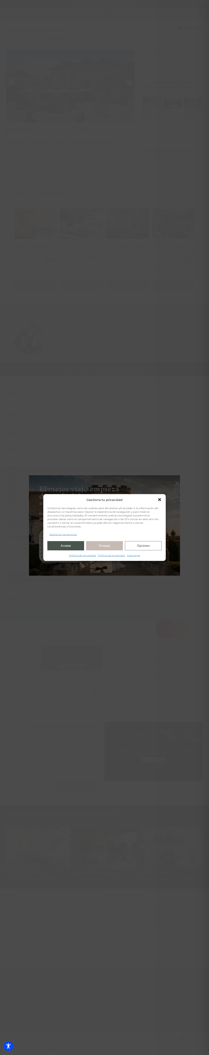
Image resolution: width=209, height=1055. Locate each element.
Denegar (104, 545)
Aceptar (66, 545)
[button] (160, 500)
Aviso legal (133, 555)
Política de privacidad (82, 555)
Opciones (143, 545)
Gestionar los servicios (63, 534)
